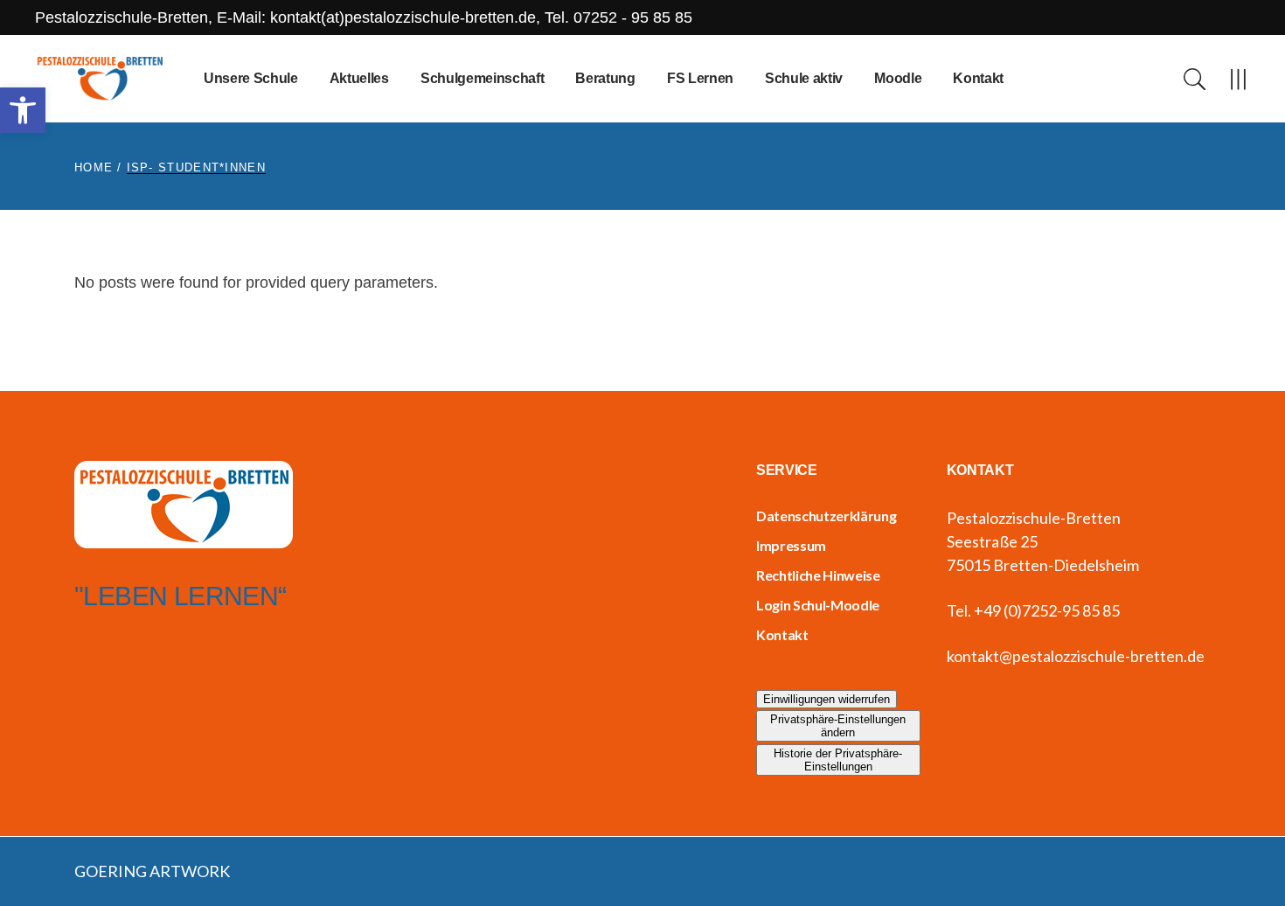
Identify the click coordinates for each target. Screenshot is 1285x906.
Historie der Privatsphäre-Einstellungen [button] (838, 760)
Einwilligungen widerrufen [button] (826, 699)
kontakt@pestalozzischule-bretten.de (1076, 656)
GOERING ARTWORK (152, 871)
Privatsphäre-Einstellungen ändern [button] (838, 726)
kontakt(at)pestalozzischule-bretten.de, (407, 17)
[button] (22, 110)
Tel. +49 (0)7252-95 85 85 (1033, 610)
